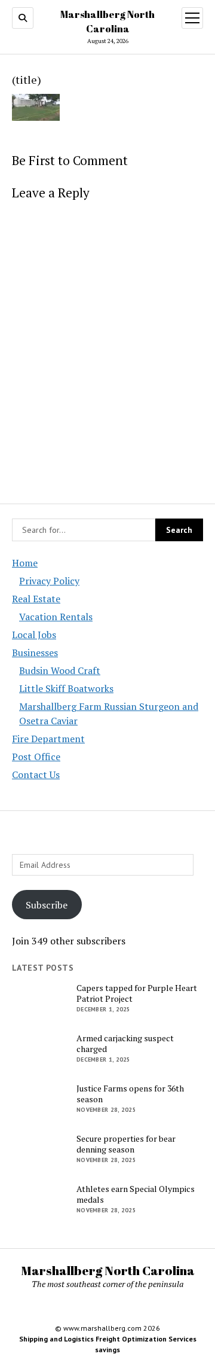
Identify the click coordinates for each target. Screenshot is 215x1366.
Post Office (36, 756)
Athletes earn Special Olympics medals (135, 1194)
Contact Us (36, 774)
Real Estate (36, 598)
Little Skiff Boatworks (66, 688)
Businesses (35, 652)
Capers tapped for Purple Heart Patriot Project (136, 993)
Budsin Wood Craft (59, 670)
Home (25, 562)
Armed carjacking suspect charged (125, 1043)
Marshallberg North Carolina (108, 1270)
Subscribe (46, 904)
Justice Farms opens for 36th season (130, 1094)
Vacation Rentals (56, 616)
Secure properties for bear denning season (126, 1144)
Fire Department (48, 738)
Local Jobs (34, 634)
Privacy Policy (49, 580)
